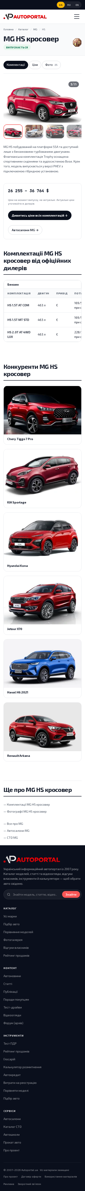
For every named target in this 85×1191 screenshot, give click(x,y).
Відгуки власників (16, 947)
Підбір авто (11, 924)
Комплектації (16, 64)
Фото (51, 64)
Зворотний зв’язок (29, 1183)
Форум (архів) (13, 1023)
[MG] (77, 42)
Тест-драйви (12, 1007)
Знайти (71, 894)
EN (77, 4)
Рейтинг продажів (16, 955)
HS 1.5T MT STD (18, 320)
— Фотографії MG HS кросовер (25, 811)
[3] (55, 131)
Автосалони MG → (25, 230)
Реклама (8, 1183)
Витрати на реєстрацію (20, 1082)
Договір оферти (31, 1176)
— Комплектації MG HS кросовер (26, 804)
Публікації (10, 991)
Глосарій (9, 1059)
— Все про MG (13, 823)
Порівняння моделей (18, 932)
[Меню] (77, 16)
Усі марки (10, 916)
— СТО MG (10, 837)
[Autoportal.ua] (25, 16)
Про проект (11, 1150)
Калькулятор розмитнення (22, 1067)
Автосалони (12, 1119)
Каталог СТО (12, 1126)
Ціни (35, 64)
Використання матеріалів (61, 1176)
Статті (7, 984)
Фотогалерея (12, 940)
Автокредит (12, 1075)
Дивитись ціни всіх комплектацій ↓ (40, 215)
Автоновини (12, 976)
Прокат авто (12, 1142)
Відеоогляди (12, 1015)
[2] (34, 131)
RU (69, 4)
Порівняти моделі (16, 1090)
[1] (13, 131)
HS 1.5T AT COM (18, 305)
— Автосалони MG (16, 830)
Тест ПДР (10, 1043)
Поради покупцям (16, 999)
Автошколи (11, 1134)
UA (61, 4)
